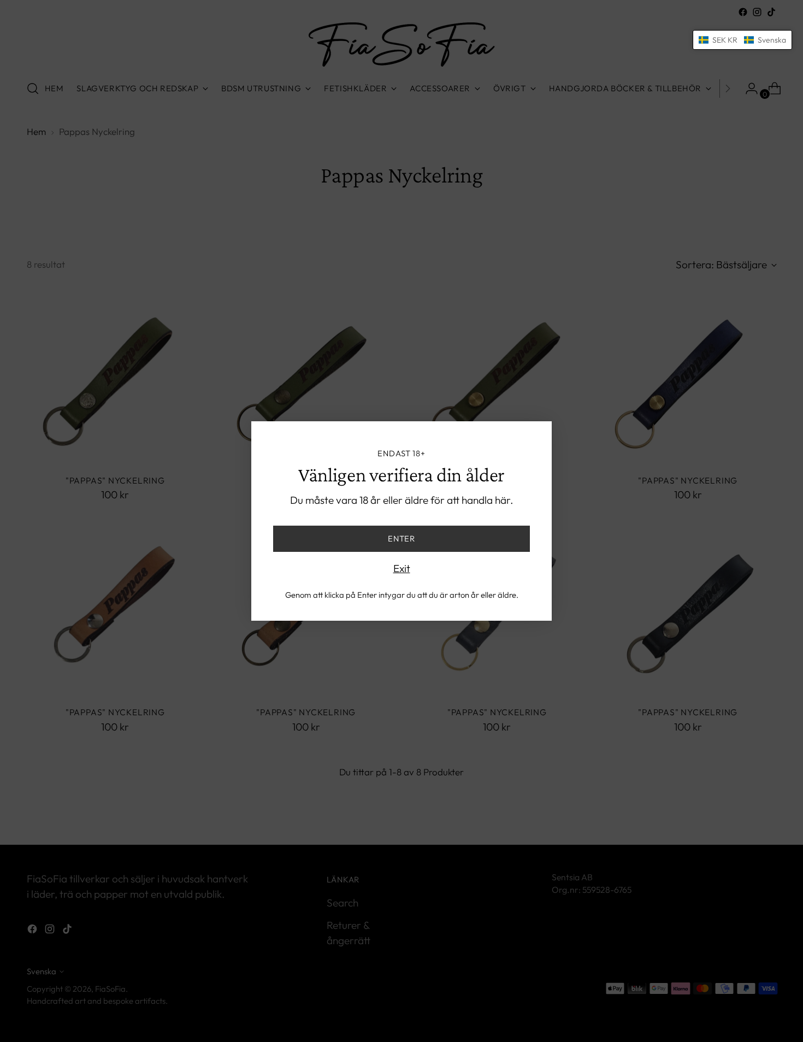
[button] (742, 40)
